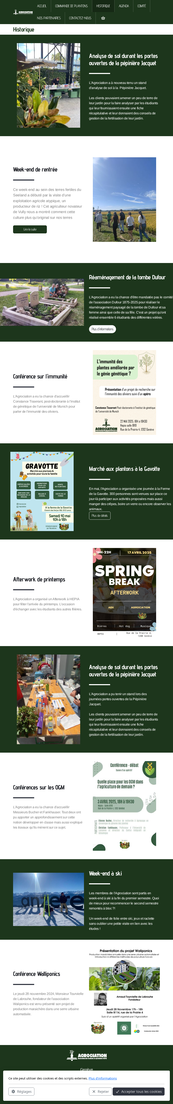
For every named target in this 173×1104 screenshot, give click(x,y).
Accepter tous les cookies (141, 1091)
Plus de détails (100, 516)
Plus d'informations (102, 329)
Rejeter (103, 1091)
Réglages (24, 1091)
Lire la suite (30, 229)
